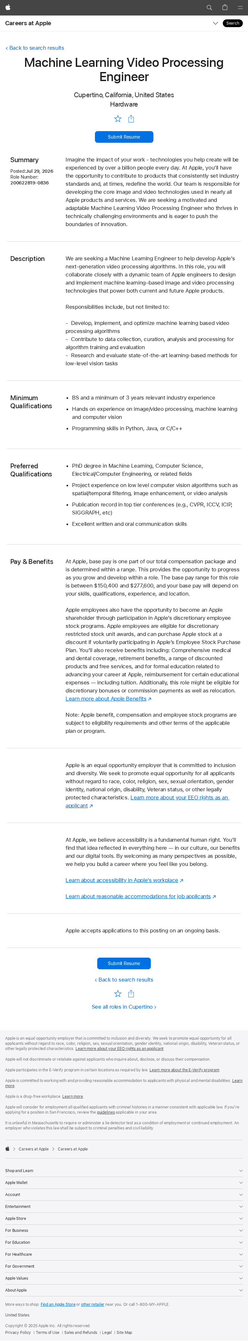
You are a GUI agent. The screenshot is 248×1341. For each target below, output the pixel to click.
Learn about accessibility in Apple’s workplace (122, 880)
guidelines (106, 1112)
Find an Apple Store (58, 1304)
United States (17, 1315)
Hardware (124, 104)
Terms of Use (47, 1332)
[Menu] (240, 8)
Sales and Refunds (80, 1332)
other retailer (92, 1304)
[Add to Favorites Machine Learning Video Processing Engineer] (117, 118)
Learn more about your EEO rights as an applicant (119, 1048)
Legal (107, 1332)
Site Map (124, 1332)
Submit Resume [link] (124, 137)
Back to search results (36, 48)
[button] (209, 8)
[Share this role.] (131, 119)
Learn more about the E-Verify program (184, 1070)
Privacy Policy (18, 1332)
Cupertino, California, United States (124, 95)
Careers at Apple (28, 23)
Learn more (72, 1096)
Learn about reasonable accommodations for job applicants (138, 896)
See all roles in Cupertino (122, 1006)
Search (232, 23)
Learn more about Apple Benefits (106, 698)
